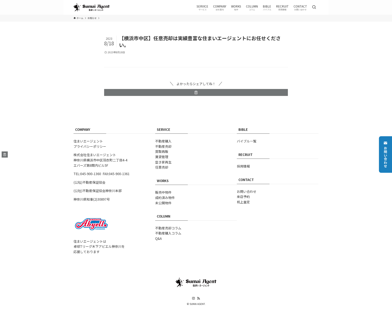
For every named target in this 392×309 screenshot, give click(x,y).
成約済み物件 (165, 197)
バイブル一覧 (246, 141)
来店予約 (243, 196)
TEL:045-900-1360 (87, 173)
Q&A (158, 238)
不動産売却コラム (168, 228)
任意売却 (161, 167)
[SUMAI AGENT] (92, 7)
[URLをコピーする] (196, 92)
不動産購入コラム (168, 233)
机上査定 (243, 201)
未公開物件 (163, 202)
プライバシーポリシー (90, 146)
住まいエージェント (88, 141)
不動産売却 (163, 146)
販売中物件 (163, 192)
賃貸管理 (161, 156)
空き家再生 (163, 162)
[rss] (198, 298)
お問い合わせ (385, 157)
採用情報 (243, 166)
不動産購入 (163, 141)
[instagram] (193, 298)
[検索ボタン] (314, 7)
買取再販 (161, 151)
